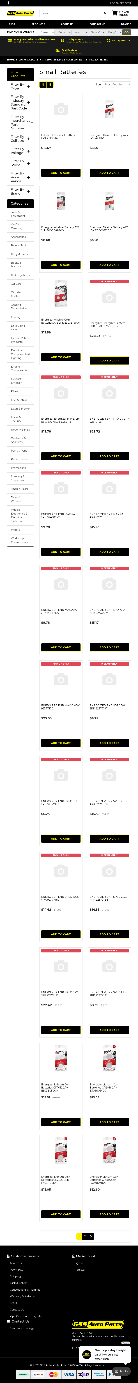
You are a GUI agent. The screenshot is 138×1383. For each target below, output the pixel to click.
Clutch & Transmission (19, 306)
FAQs (13, 1303)
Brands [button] (126, 24)
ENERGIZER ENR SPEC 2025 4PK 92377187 (60, 898)
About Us (67, 24)
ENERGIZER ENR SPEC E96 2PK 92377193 (108, 994)
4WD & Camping (16, 226)
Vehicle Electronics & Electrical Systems (19, 515)
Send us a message (22, 1328)
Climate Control (16, 294)
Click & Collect (18, 1283)
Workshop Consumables (19, 540)
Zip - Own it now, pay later (26, 1316)
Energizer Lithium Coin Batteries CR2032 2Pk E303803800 (104, 1180)
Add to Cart (61, 172)
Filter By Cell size (17, 139)
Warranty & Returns (22, 1296)
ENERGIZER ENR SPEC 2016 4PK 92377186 (108, 803)
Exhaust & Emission (17, 380)
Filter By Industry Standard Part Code (19, 102)
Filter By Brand (17, 191)
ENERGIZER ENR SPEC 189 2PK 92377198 (59, 803)
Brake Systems (20, 275)
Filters (15, 391)
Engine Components (19, 368)
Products (38, 24)
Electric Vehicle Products (20, 340)
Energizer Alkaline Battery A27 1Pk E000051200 (109, 229)
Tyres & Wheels (15, 499)
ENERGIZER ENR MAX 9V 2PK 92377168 (109, 420)
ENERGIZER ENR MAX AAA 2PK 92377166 (59, 611)
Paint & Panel (19, 450)
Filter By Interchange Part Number (20, 122)
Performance (19, 459)
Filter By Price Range (17, 177)
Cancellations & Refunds (25, 1289)
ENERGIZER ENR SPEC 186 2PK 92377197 (107, 707)
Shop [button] (11, 24)
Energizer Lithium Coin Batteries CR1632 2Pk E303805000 (55, 1087)
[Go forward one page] (91, 1236)
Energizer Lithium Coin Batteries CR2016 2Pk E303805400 (104, 1087)
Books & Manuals (16, 264)
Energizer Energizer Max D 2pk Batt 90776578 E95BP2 (60, 420)
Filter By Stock (17, 163)
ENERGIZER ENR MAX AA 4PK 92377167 (106, 516)
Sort (98, 84)
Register (80, 1269)
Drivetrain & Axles (18, 327)
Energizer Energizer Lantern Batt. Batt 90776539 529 (107, 324)
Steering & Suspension (18, 478)
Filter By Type (17, 86)
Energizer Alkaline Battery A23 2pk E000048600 (60, 229)
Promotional (19, 467)
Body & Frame (20, 254)
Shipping (15, 1276)
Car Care (16, 283)
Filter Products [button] (18, 74)
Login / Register (120, 3)
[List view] (50, 84)
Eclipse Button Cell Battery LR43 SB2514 (58, 137)
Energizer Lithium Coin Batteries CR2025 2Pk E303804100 (55, 1180)
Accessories (18, 237)
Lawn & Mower (20, 408)
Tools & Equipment (18, 214)
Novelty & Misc (20, 429)
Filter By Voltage (17, 151)
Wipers (15, 529)
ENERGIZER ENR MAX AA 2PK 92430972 (58, 516)
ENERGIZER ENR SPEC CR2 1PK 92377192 (59, 994)
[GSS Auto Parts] (20, 13)
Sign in (79, 1263)
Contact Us (97, 24)
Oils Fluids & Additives (18, 440)
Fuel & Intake (19, 400)
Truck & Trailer (19, 488)
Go (126, 32)
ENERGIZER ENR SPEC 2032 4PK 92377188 (108, 898)
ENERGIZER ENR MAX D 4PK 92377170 (60, 707)
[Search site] (105, 13)
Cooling (15, 317)
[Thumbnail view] (43, 84)
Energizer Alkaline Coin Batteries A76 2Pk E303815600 (60, 321)
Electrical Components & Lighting (20, 354)
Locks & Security (16, 419)
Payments (16, 1269)
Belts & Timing (20, 245)
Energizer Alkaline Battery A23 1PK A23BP (109, 137)
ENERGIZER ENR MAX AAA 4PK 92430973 (107, 611)
